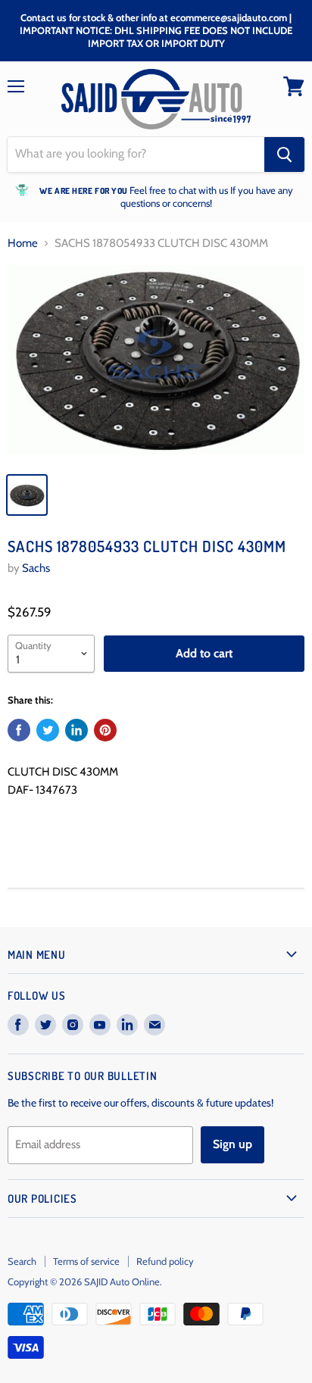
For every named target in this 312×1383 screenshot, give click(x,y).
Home (23, 243)
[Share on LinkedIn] (76, 730)
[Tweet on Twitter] (47, 730)
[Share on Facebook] (19, 730)
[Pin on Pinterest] (105, 730)
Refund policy (165, 1261)
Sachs (36, 568)
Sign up (232, 1144)
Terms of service (86, 1261)
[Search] (284, 154)
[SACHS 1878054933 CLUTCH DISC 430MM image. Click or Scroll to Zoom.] (156, 364)
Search (22, 1261)
